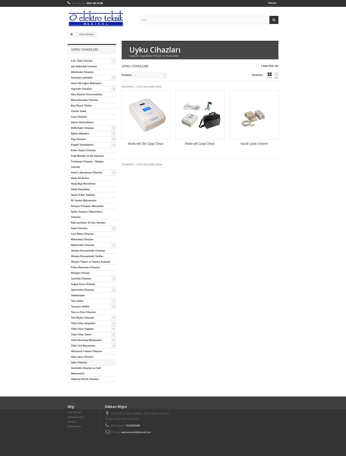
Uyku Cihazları (79, 362)
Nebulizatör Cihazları (82, 245)
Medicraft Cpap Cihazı (200, 143)
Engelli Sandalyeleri (82, 144)
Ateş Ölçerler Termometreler (86, 94)
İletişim (272, 3)
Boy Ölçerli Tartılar (81, 105)
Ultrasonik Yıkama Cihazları (86, 351)
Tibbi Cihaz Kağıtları (82, 329)
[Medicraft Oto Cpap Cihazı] (145, 114)
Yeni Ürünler (74, 412)
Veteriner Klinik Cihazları (85, 379)
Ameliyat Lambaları (82, 77)
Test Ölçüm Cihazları (82, 317)
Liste (276, 77)
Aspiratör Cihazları (81, 88)
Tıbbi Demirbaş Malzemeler (86, 340)
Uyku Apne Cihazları (82, 357)
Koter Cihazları (79, 228)
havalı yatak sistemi (254, 143)
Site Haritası (74, 426)
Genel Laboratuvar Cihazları (86, 172)
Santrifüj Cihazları (81, 278)
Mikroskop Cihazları (82, 239)
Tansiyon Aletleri (80, 306)
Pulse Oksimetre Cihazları (85, 267)
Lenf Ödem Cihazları (82, 234)
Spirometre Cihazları (82, 289)
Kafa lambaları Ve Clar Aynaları (88, 222)
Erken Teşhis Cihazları (83, 150)
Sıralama (127, 75)
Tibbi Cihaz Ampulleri (83, 323)
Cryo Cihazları (79, 116)
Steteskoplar (78, 295)
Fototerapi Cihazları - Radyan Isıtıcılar (87, 164)
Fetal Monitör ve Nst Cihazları (87, 156)
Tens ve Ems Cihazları (83, 312)
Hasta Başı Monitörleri (83, 183)
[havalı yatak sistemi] (254, 114)
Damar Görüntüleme (82, 122)
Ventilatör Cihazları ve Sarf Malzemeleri (86, 371)
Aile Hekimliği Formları (84, 66)
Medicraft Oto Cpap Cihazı (146, 143)
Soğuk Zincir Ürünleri (83, 284)
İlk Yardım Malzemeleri (84, 200)
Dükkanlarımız (76, 417)
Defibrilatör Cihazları (82, 128)
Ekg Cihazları (78, 139)
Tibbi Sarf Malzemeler (83, 345)
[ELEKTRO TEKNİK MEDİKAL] (101, 18)
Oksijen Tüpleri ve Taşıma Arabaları (91, 261)
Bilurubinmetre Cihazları (84, 100)
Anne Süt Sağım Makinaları (86, 83)
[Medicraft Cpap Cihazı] (200, 114)
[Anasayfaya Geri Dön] (71, 34)
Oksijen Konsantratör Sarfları (87, 256)
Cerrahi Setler (78, 111)
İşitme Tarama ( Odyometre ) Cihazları (87, 214)
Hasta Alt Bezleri (80, 178)
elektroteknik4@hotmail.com (136, 432)
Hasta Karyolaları (80, 189)
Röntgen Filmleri (80, 273)
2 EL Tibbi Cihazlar (81, 61)
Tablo (269, 77)
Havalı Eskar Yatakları (83, 195)
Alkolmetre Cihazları (82, 72)
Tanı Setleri (77, 301)
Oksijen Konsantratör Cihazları (88, 250)
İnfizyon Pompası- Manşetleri (87, 206)
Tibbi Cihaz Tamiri (81, 334)
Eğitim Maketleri (80, 133)
